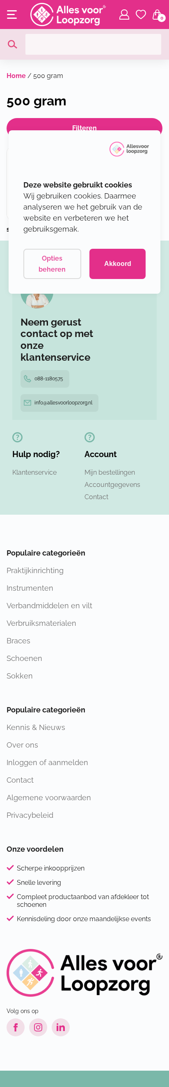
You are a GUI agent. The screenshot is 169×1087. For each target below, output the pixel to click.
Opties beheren (52, 263)
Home (16, 76)
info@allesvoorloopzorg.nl (63, 403)
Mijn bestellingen (109, 472)
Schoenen (24, 658)
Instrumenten (30, 588)
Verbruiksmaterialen (41, 623)
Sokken (20, 676)
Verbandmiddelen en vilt (49, 605)
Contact (96, 497)
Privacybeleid (30, 815)
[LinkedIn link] (61, 1027)
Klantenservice (34, 472)
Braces (18, 640)
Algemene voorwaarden (49, 797)
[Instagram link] (38, 1027)
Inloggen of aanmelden (47, 762)
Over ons (22, 745)
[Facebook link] (16, 1027)
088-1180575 (48, 379)
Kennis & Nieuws (36, 727)
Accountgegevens (112, 485)
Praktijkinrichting (35, 570)
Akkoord (117, 263)
